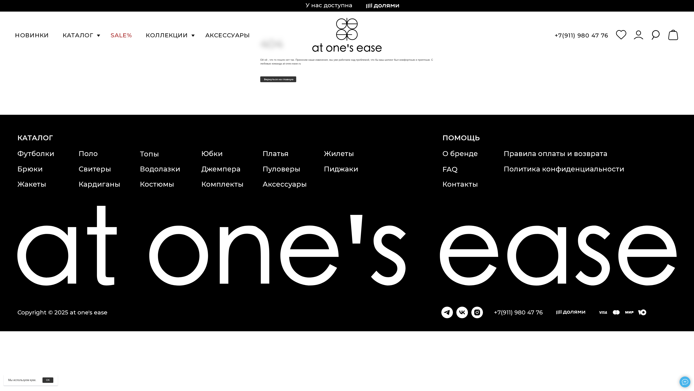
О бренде (460, 153)
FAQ (450, 169)
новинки (32, 35)
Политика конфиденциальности (564, 169)
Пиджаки (341, 169)
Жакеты (31, 184)
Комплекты (222, 184)
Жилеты (339, 153)
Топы (149, 154)
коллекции (167, 35)
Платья (276, 153)
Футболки (35, 153)
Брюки (30, 169)
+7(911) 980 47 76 (581, 35)
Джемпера (221, 169)
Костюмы (157, 184)
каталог (78, 35)
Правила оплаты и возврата (555, 153)
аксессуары (227, 35)
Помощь (461, 138)
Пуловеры (281, 169)
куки (32, 380)
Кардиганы (99, 184)
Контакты (460, 184)
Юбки (212, 153)
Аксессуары (285, 184)
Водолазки (160, 169)
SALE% (121, 35)
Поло (88, 153)
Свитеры (95, 169)
